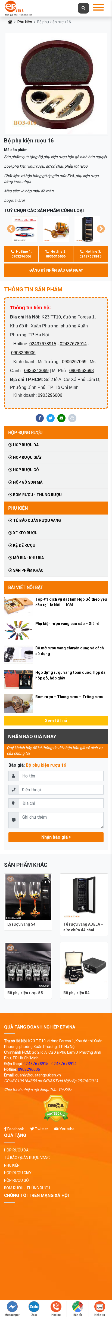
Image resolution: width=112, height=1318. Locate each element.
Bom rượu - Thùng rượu (37, 494)
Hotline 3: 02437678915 (90, 253)
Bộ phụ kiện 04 (76, 992)
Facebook (15, 1129)
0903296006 (23, 352)
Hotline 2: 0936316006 (56, 253)
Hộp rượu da (25, 444)
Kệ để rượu (23, 545)
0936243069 (36, 370)
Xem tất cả (56, 720)
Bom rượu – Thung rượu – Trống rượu (69, 696)
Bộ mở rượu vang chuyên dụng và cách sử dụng (69, 651)
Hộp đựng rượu (25, 432)
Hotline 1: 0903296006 (21, 253)
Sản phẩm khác (27, 570)
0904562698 (81, 370)
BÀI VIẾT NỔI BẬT (25, 587)
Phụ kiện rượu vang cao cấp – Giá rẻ (67, 623)
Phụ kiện (24, 21)
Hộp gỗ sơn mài (27, 482)
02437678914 (73, 343)
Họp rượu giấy (27, 457)
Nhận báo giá (55, 837)
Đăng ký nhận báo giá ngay (56, 270)
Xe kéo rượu (25, 533)
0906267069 (74, 361)
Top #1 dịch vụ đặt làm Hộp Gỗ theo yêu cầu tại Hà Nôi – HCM (71, 602)
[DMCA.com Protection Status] (56, 1108)
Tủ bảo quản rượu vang (36, 520)
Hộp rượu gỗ (25, 469)
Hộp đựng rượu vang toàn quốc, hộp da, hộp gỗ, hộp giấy (71, 675)
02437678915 (42, 343)
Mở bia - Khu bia (28, 557)
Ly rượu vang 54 (21, 924)
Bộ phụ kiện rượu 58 (25, 992)
